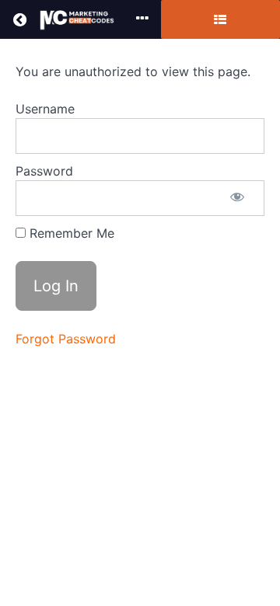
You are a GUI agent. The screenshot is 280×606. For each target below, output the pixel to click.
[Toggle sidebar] (220, 19)
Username (45, 109)
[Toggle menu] (142, 19)
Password (44, 171)
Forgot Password (66, 339)
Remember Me (70, 233)
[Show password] (237, 198)
